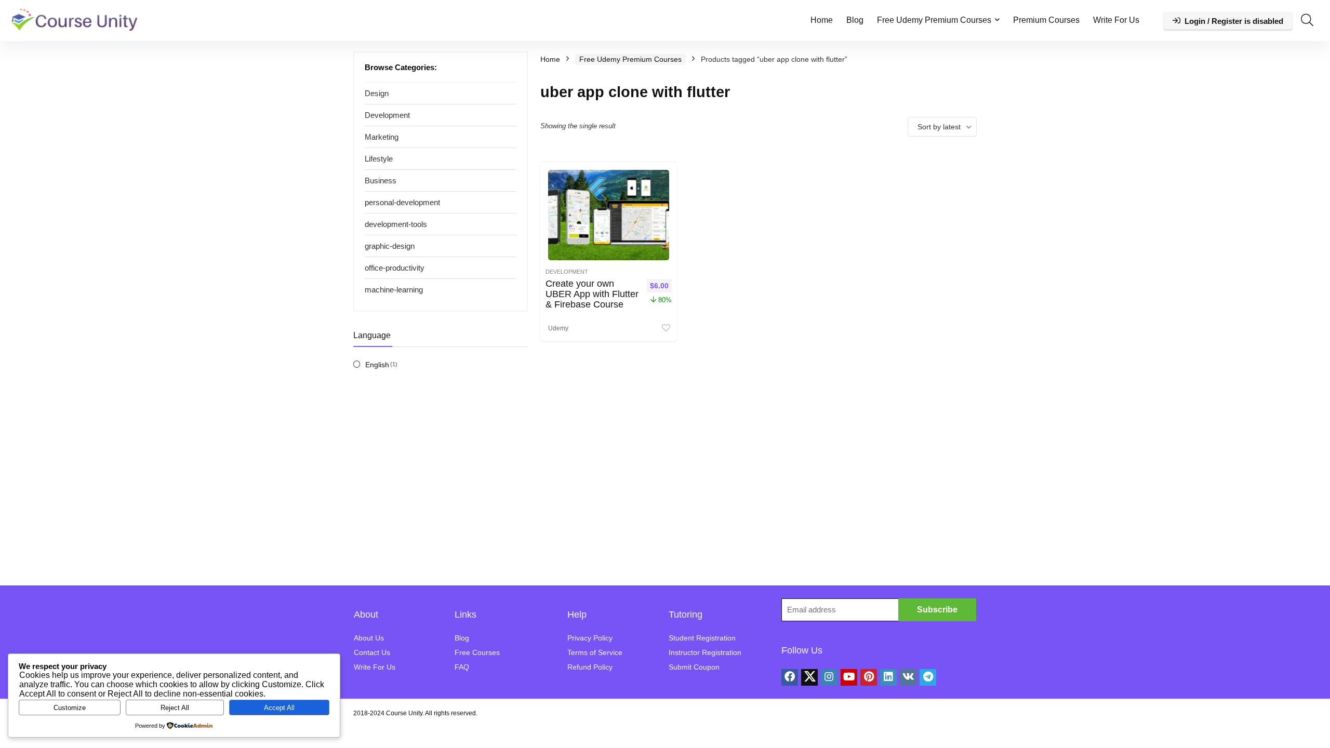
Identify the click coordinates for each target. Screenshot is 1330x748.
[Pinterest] (868, 677)
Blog (854, 20)
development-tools (396, 224)
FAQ (462, 667)
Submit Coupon (694, 667)
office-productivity (394, 267)
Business (380, 180)
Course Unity (404, 713)
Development (387, 115)
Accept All (279, 708)
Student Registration (702, 638)
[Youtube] (849, 677)
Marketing (381, 136)
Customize (70, 708)
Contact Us (372, 652)
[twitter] (809, 677)
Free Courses (477, 652)
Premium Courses (1046, 20)
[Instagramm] (829, 677)
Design (377, 93)
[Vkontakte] (908, 677)
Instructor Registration (705, 652)
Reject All (175, 708)
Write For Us (1116, 20)
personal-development (402, 202)
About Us (369, 638)
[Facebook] (789, 677)
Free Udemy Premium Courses (934, 20)
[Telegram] (928, 677)
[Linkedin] (888, 677)
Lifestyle (379, 158)
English (377, 364)
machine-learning (394, 289)
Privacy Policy (590, 638)
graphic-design (390, 246)
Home (821, 20)
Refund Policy (590, 667)
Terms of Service (594, 652)
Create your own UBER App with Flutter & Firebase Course (592, 294)
